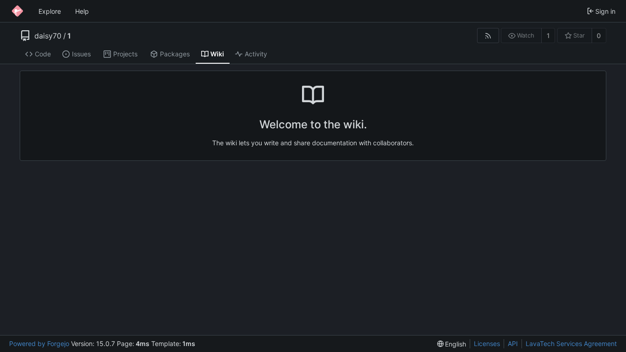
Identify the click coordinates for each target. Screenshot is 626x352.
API (513, 343)
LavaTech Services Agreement (571, 343)
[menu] (452, 344)
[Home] (17, 11)
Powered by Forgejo (39, 343)
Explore (49, 11)
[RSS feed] (488, 35)
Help (82, 11)
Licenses (487, 343)
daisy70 (47, 35)
